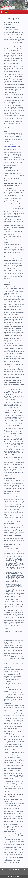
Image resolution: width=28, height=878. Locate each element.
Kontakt (9, 869)
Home (3, 869)
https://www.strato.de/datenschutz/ (12, 146)
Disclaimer (23, 869)
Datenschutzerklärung (14, 872)
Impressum (16, 869)
